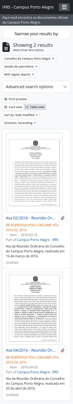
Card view (15, 107)
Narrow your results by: (37, 33)
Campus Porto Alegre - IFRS (38, 240)
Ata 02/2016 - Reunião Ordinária (31, 218)
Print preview (17, 99)
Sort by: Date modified (19, 115)
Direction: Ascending (18, 123)
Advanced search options (29, 86)
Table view (36, 107)
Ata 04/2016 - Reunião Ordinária (31, 350)
